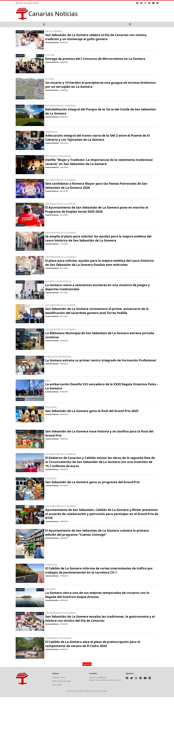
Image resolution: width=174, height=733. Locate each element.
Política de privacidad (61, 681)
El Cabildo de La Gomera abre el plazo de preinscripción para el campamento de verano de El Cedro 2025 (92, 644)
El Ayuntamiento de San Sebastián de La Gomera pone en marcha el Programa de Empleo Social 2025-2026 (96, 209)
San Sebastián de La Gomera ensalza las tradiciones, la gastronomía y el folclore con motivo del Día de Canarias (100, 618)
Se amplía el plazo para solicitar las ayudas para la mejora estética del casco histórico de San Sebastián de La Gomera (98, 238)
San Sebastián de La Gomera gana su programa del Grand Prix (92, 482)
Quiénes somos (58, 677)
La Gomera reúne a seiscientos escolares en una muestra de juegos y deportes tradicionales (97, 287)
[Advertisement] (76, 715)
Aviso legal (57, 684)
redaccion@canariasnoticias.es (108, 680)
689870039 (101, 677)
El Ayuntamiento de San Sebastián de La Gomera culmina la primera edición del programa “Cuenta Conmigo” (97, 532)
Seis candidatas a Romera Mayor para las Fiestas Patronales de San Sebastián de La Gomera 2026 (96, 185)
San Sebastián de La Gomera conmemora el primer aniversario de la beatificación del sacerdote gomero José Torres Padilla (97, 311)
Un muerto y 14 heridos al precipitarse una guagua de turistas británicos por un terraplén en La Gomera (100, 84)
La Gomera (20, 32)
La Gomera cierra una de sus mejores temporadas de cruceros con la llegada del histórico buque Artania (97, 595)
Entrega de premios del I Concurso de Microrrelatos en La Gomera (95, 58)
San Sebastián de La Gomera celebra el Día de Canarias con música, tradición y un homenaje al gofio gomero (96, 37)
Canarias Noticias (51, 42)
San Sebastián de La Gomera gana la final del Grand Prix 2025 (91, 411)
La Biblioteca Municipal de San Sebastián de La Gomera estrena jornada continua (99, 335)
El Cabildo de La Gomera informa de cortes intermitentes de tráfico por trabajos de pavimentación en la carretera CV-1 (99, 570)
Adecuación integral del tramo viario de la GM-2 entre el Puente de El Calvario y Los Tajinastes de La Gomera (97, 137)
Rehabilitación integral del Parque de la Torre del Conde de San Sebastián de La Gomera (100, 111)
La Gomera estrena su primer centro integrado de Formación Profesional (100, 360)
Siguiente (87, 664)
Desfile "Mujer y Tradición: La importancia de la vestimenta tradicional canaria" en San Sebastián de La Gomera (99, 162)
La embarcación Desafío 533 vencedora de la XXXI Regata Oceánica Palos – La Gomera (101, 386)
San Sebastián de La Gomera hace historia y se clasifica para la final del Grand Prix (99, 433)
